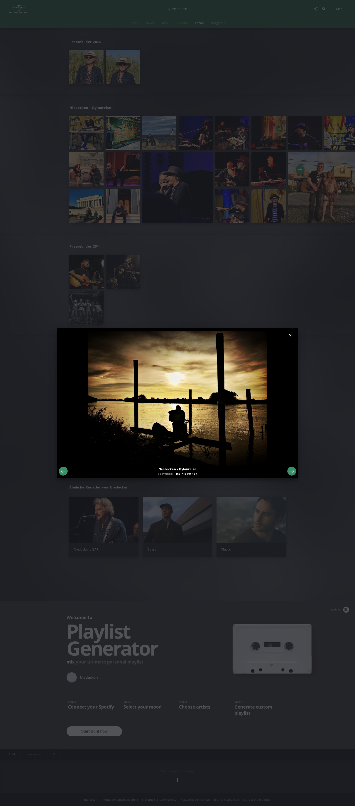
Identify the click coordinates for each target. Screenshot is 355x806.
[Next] (291, 471)
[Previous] (63, 471)
